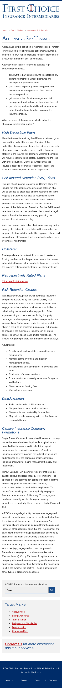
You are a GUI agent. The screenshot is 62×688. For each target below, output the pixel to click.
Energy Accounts (20, 615)
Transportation (19, 627)
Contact (38, 680)
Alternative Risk (20, 631)
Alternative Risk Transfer (37, 30)
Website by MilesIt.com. (31, 672)
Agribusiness (18, 611)
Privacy (24, 680)
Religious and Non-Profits (24, 623)
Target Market (17, 30)
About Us (9, 680)
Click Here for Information (15, 281)
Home (4, 30)
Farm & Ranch (19, 619)
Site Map (52, 680)
